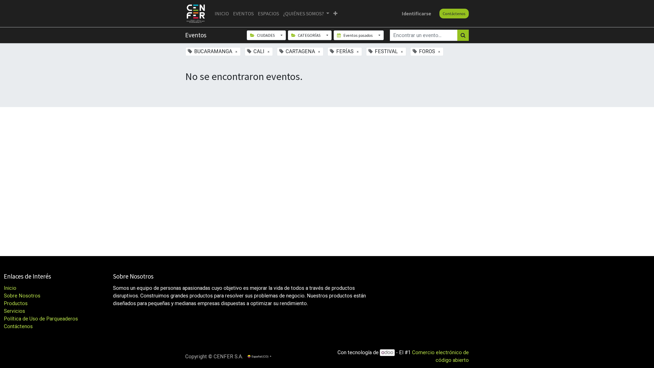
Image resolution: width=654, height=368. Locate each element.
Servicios (14, 311)
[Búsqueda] (463, 35)
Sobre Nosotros (22, 296)
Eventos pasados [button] (358, 35)
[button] (335, 13)
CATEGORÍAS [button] (309, 35)
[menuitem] (222, 13)
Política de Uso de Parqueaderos (41, 319)
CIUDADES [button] (266, 35)
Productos (16, 303)
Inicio (10, 288)
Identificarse (416, 13)
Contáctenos (454, 13)
